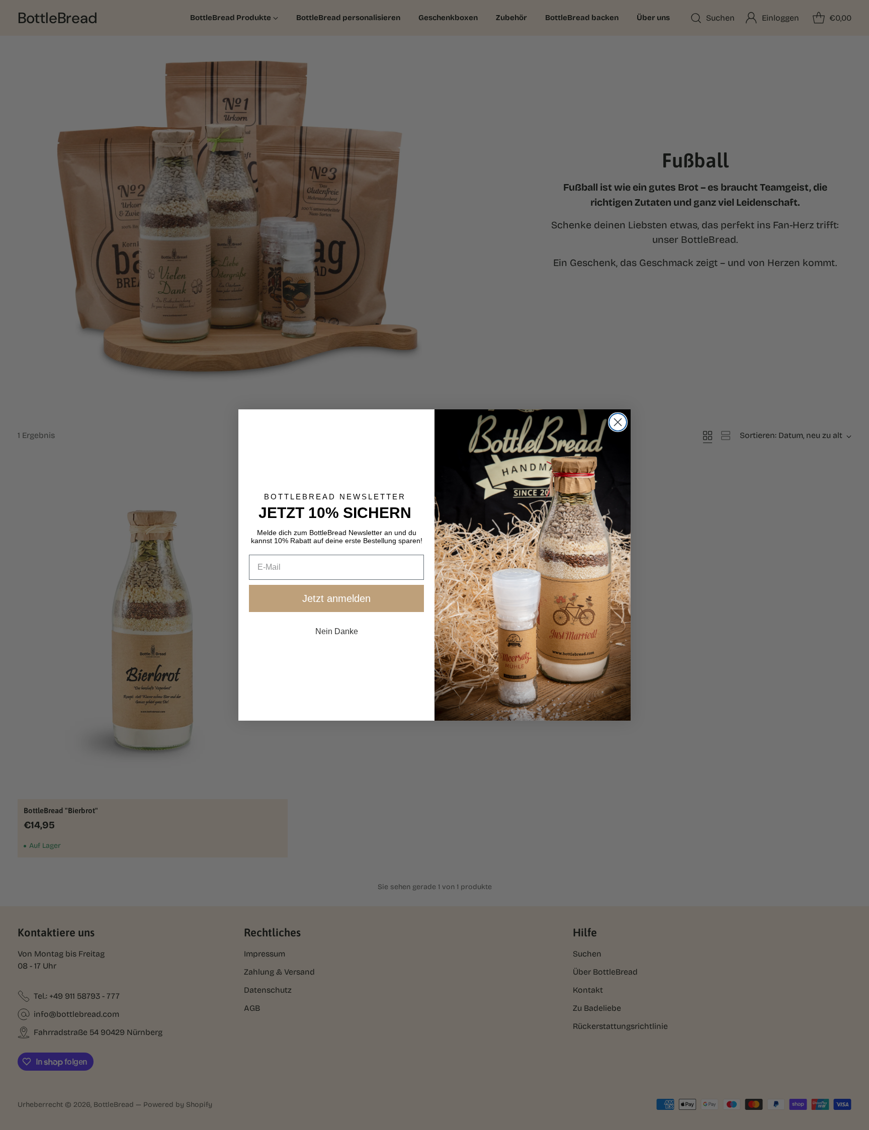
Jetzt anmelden (336, 598)
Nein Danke (336, 631)
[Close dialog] (618, 422)
